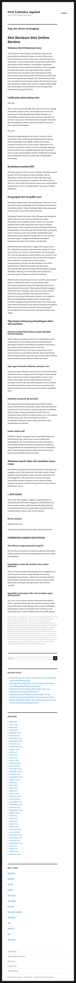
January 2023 (15, 832)
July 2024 (13, 782)
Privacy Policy (13, 971)
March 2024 (14, 793)
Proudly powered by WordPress (44, 977)
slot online (12, 901)
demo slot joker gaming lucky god (22, 627)
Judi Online (12, 952)
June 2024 (14, 785)
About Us (11, 961)
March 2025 (14, 760)
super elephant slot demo (29, 641)
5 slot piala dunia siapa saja (38, 616)
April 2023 (14, 824)
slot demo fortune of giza (16, 635)
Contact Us (12, 966)
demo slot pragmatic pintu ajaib (44, 627)
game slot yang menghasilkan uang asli (40, 629)
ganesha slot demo (14, 631)
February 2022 (15, 854)
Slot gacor (12, 939)
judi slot (11, 906)
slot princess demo (18, 639)
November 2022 (16, 838)
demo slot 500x (22, 623)
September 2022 (16, 843)
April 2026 (14, 730)
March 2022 (14, 851)
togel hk (11, 879)
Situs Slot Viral (22, 616)
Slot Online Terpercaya (16, 956)
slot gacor (11, 917)
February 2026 (15, 733)
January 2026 (15, 736)
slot (9, 923)
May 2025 (13, 758)
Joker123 (11, 928)
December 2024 (16, 769)
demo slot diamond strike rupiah (24, 625)
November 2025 (16, 741)
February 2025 (15, 763)
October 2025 (15, 744)
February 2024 (15, 796)
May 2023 (13, 821)
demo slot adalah (33, 623)
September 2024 (16, 777)
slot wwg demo (30, 639)
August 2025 (14, 749)
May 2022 (13, 846)
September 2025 (16, 747)
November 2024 (16, 771)
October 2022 (15, 840)
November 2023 (16, 805)
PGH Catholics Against (24, 12)
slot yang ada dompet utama (44, 639)
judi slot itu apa (47, 631)
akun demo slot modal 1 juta (26, 619)
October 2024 (15, 774)
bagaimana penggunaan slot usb (23, 621)
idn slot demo (37, 631)
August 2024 (14, 780)
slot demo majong (21, 637)
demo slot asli (44, 623)
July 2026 (13, 722)
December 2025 (16, 738)
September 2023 (16, 810)
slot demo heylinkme (31, 635)
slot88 (10, 890)
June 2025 (14, 755)
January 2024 (15, 799)
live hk (10, 884)
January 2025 (15, 766)
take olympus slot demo (20, 643)
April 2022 (14, 849)
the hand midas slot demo (36, 643)
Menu (64, 13)
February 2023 (15, 829)
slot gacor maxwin (15, 912)
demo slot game (41, 625)
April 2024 (14, 791)
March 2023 (14, 827)
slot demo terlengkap (35, 637)
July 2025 (13, 752)
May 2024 (13, 788)
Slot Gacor (12, 895)
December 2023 (16, 802)
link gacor (11, 873)
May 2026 (13, 727)
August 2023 (14, 813)
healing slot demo (26, 631)
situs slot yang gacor (49, 633)
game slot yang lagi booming (17, 629)
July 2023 (13, 816)
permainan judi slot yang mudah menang (28, 633)
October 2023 (15, 807)
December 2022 (16, 835)
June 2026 (14, 724)
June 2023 (13, 818)
